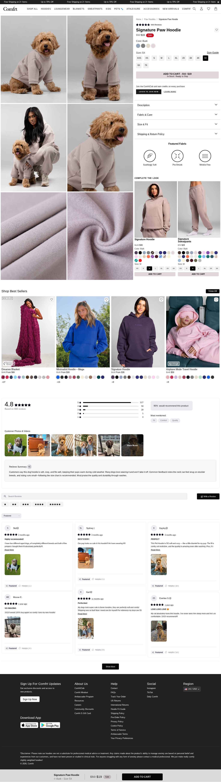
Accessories (152, 9)
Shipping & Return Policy (150, 134)
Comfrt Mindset (81, 693)
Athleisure (133, 9)
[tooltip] (29, 466)
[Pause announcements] (218, 2)
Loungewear (62, 9)
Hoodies (46, 9)
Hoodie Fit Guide (118, 710)
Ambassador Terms (119, 735)
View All (212, 291)
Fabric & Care (144, 114)
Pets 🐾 (118, 9)
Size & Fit (142, 124)
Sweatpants (95, 9)
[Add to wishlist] (51, 299)
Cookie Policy (117, 727)
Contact (114, 689)
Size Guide (213, 52)
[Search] (194, 9)
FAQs (113, 693)
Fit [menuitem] (154, 420)
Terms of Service (118, 731)
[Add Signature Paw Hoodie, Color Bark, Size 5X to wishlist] (217, 30)
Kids (108, 9)
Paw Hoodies (150, 19)
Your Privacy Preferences (122, 739)
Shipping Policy (117, 714)
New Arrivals (171, 9)
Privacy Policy (117, 722)
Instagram (151, 689)
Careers (78, 706)
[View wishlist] (208, 9)
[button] (149, 24)
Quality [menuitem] (175, 420)
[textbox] (94, 496)
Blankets (78, 9)
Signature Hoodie (145, 239)
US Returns (116, 702)
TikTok (150, 693)
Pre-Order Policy (118, 718)
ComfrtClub (189, 9)
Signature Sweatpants (184, 240)
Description (143, 105)
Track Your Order (118, 698)
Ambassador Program (84, 698)
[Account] (201, 9)
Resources (79, 702)
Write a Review (211, 497)
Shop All (32, 9)
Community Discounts (84, 710)
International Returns (120, 706)
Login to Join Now (148, 91)
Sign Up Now (30, 700)
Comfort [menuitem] (163, 420)
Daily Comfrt (152, 698)
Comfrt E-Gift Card (83, 714)
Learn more (170, 91)
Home (138, 19)
